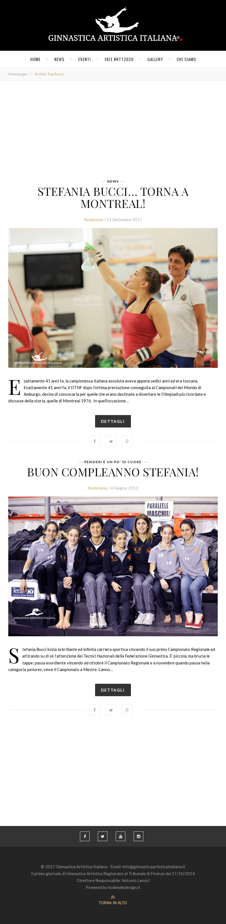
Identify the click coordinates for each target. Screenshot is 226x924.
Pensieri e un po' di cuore (113, 462)
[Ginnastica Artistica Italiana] (113, 25)
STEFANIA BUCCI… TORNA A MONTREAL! (113, 197)
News (59, 59)
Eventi (84, 59)
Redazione (93, 219)
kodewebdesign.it (124, 887)
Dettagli (113, 421)
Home (35, 59)
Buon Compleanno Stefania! (113, 471)
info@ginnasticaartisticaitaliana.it (153, 866)
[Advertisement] (113, 131)
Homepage (17, 74)
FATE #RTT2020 (119, 59)
